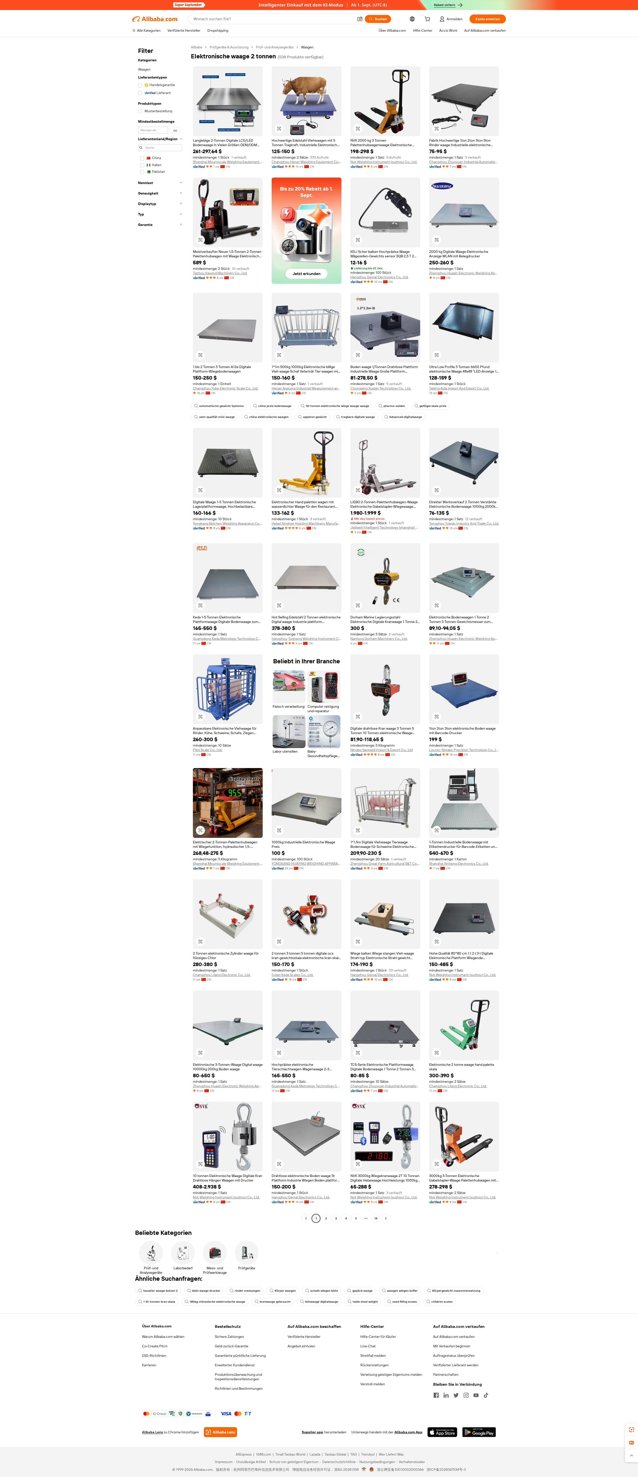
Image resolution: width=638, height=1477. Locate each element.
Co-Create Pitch (154, 1346)
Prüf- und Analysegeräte (275, 47)
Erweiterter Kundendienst (235, 1365)
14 (375, 1218)
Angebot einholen (301, 1346)
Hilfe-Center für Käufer (378, 1337)
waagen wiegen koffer (402, 1290)
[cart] (428, 20)
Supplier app (312, 1432)
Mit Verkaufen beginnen (451, 1346)
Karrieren (149, 1365)
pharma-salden (394, 406)
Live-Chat (368, 1346)
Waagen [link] (307, 47)
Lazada (315, 1454)
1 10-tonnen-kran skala (159, 1301)
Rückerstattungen (374, 1365)
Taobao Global (335, 1454)
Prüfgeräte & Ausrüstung (229, 47)
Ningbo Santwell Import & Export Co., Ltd (381, 750)
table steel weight (365, 1301)
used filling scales (404, 1301)
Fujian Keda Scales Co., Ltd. (292, 975)
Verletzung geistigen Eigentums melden (391, 1375)
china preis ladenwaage (274, 406)
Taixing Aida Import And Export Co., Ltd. (459, 388)
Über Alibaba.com (156, 1326)
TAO (353, 1454)
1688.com (263, 1454)
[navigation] (160, 633)
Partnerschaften (446, 1375)
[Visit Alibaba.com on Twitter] (456, 1395)
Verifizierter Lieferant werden (455, 1365)
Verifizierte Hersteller (304, 1337)
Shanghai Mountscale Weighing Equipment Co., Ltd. (228, 162)
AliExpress (244, 1454)
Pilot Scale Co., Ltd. (207, 750)
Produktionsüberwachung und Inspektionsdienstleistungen (238, 1377)
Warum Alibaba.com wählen (163, 1337)
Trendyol (368, 1454)
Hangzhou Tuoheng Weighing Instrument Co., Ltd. (306, 639)
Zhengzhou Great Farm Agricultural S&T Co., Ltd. (385, 864)
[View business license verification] (364, 1469)
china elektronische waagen (269, 417)
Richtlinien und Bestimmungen (239, 1388)
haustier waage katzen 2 (160, 1290)
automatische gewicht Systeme (221, 406)
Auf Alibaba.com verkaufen (454, 1337)
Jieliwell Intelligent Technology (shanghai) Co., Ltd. (385, 527)
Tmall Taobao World (290, 1454)
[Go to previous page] (306, 1218)
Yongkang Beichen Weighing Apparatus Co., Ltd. (228, 523)
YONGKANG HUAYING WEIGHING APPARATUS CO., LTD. (306, 864)
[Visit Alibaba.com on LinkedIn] (446, 1395)
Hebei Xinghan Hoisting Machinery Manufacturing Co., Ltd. (306, 523)
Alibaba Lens (152, 1432)
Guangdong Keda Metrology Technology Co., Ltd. (228, 639)
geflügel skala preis (432, 406)
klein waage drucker (206, 1290)
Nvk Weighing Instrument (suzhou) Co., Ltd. (383, 162)
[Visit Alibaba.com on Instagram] (466, 1395)
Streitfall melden (373, 1356)
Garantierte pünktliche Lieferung (240, 1356)
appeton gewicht (315, 417)
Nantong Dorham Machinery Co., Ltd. (378, 639)
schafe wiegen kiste (324, 1290)
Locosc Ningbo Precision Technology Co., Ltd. (464, 750)
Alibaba (196, 47)
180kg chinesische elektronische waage (217, 1301)
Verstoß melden (372, 1384)
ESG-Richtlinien (154, 1356)
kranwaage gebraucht (275, 1301)
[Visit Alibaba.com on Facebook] (436, 1395)
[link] (631, 1429)
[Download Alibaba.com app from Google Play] (479, 1432)
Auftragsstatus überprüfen (454, 1356)
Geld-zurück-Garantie (231, 1346)
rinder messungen (247, 1290)
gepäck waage (362, 1290)
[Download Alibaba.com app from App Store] (442, 1432)
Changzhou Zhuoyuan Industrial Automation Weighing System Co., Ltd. (464, 162)
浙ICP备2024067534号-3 (446, 1470)
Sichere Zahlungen (229, 1337)
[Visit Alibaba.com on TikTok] (486, 1395)
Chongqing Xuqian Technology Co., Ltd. (380, 388)
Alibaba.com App (408, 1432)
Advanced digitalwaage (405, 417)
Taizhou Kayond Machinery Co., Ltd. (220, 273)
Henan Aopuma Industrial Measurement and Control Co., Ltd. (306, 388)
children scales (442, 1301)
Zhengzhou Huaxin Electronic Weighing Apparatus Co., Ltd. (464, 273)
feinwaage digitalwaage (321, 1301)
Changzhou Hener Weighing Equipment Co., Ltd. (306, 162)
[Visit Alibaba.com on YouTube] (476, 1395)
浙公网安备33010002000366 (400, 1470)
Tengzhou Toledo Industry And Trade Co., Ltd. (464, 523)
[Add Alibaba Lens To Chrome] (220, 1432)
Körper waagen (285, 1290)
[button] (360, 19)
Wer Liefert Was (391, 1454)
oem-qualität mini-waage (217, 417)
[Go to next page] (385, 1218)
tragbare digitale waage (358, 417)
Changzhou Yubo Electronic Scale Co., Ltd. (225, 388)
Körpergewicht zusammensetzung (456, 1290)
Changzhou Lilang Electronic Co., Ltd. (221, 975)
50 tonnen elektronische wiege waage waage (337, 406)
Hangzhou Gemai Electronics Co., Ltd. (379, 277)
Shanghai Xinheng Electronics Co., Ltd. (458, 864)
